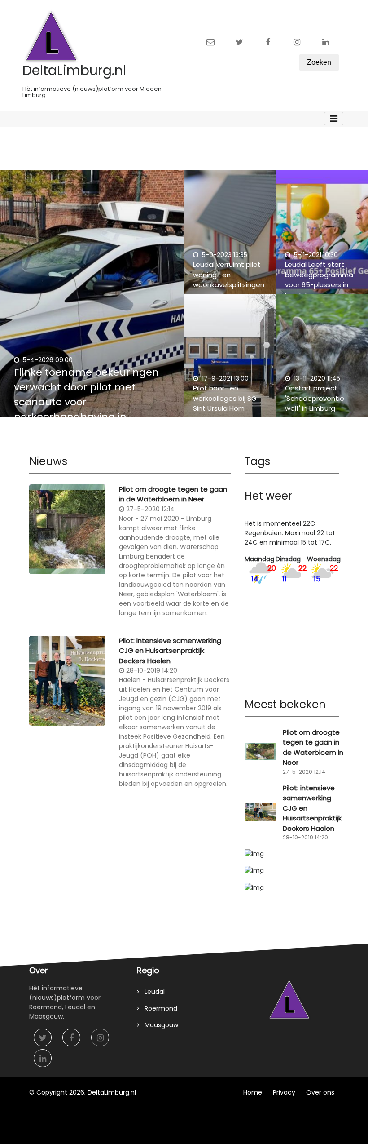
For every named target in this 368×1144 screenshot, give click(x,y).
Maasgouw (158, 1024)
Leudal (152, 991)
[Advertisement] (130, 869)
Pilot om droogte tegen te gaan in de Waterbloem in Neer (173, 494)
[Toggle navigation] (333, 118)
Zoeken (319, 62)
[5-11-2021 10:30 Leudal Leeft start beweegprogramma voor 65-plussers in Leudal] (322, 236)
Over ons (320, 1092)
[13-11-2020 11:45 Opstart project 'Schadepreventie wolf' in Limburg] (322, 360)
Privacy (284, 1092)
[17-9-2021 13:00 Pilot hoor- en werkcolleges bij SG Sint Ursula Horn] (230, 360)
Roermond (158, 1008)
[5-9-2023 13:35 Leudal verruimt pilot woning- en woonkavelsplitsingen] (230, 236)
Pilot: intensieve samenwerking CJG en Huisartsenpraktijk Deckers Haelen (170, 650)
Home (252, 1092)
